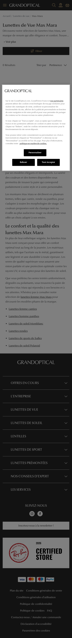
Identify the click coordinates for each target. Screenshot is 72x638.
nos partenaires (56, 101)
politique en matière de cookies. (33, 143)
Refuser (23, 162)
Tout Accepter (48, 162)
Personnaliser (35, 153)
